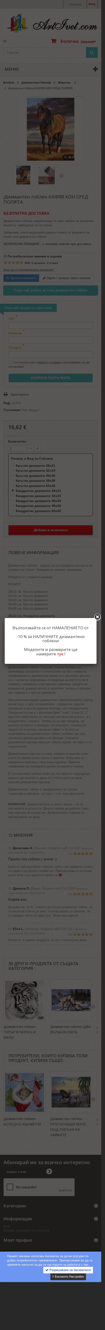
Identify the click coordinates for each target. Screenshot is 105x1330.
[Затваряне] (97, 617)
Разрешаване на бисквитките (69, 1270)
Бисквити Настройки (69, 1276)
